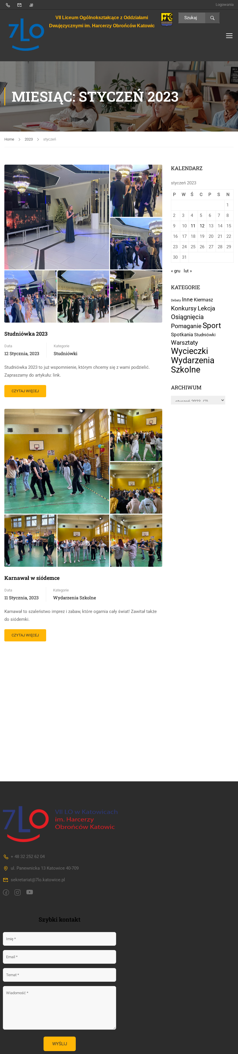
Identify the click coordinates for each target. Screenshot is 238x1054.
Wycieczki (189, 351)
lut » (188, 271)
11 (193, 226)
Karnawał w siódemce (31, 577)
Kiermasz (203, 300)
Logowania (225, 4)
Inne (187, 299)
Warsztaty (184, 342)
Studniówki (65, 353)
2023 (29, 139)
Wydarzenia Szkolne (74, 597)
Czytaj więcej (25, 389)
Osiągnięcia (187, 317)
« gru (175, 271)
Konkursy (183, 308)
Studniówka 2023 (26, 333)
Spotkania (182, 334)
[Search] (212, 17)
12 (202, 226)
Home (9, 139)
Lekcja (206, 308)
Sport (212, 325)
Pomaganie (186, 326)
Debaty (176, 300)
